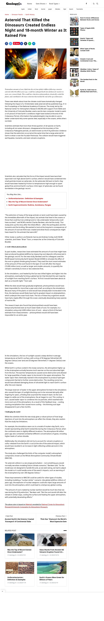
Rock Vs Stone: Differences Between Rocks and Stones (89, 19)
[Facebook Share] (6, 43)
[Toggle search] (97, 3)
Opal (64, 9)
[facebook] (86, 3)
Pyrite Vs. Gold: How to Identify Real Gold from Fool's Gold (88, 92)
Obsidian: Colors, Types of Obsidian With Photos (89, 70)
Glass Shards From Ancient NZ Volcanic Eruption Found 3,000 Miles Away (52, 552)
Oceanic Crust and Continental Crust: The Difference (88, 61)
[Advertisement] (36, 156)
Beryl (36, 9)
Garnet (43, 9)
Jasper (50, 9)
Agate (23, 9)
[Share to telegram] (33, 43)
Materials (29, 504)
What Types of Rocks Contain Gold (87, 50)
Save (17, 43)
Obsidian (57, 9)
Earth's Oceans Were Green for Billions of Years (52, 578)
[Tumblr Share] (25, 43)
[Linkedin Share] (21, 43)
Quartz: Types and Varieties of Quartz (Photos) (86, 40)
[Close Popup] (2, 591)
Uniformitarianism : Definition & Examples (25, 198)
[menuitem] (29, 3)
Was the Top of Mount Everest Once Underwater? (28, 202)
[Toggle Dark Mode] (93, 3)
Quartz (71, 9)
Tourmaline (79, 9)
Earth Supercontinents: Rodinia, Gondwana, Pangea (29, 205)
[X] (89, 3)
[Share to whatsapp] (29, 43)
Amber (30, 9)
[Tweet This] (10, 43)
